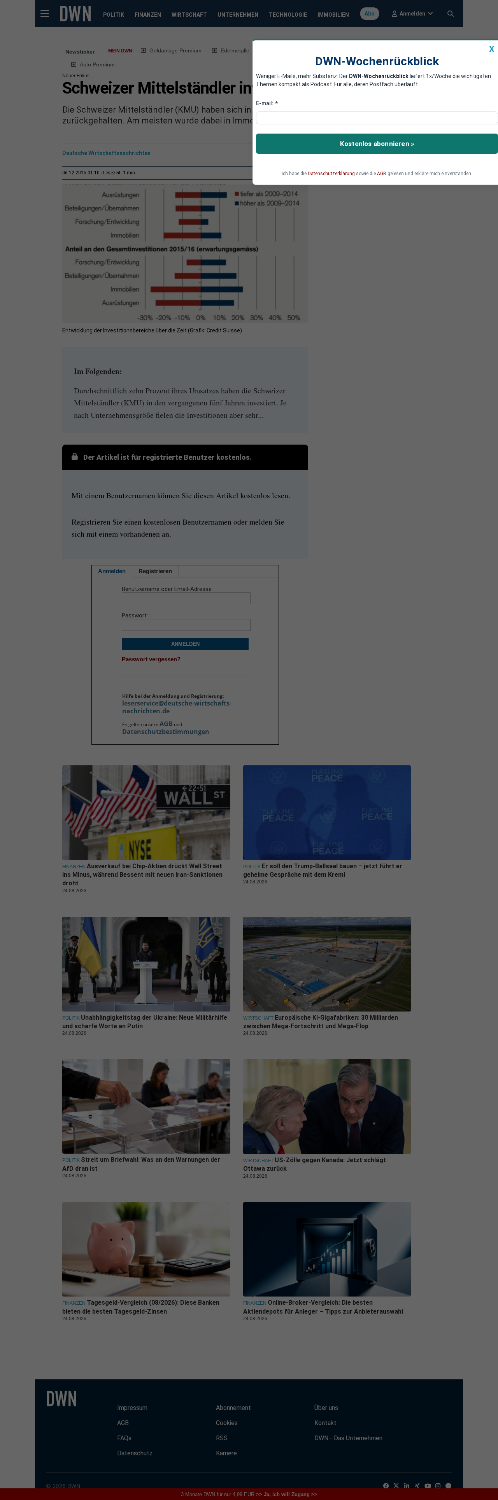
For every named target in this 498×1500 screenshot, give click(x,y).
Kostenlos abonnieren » (377, 144)
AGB (381, 173)
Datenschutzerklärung (331, 173)
